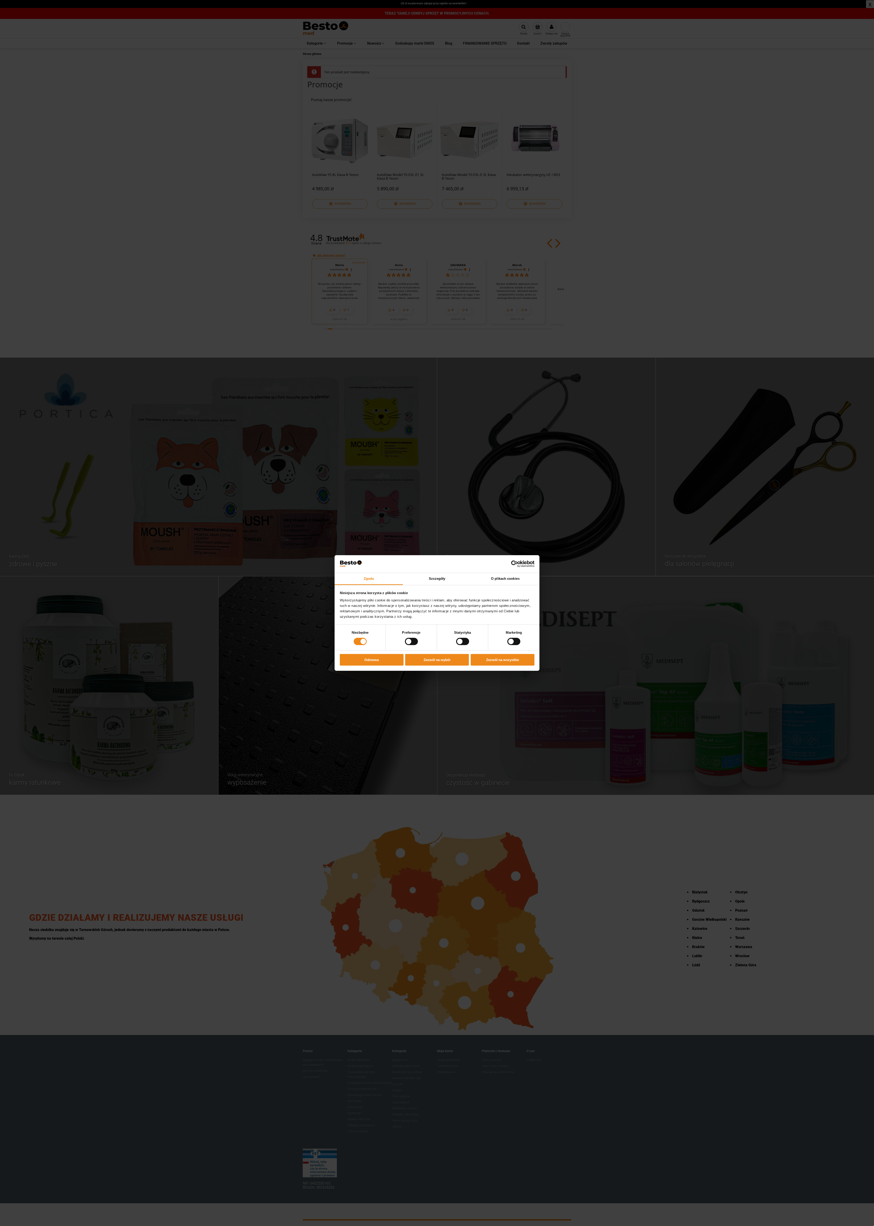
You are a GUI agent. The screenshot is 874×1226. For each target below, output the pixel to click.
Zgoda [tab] (369, 578)
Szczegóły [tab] (437, 578)
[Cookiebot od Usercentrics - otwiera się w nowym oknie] (514, 563)
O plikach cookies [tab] (505, 578)
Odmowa (371, 660)
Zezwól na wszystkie (502, 660)
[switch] (411, 641)
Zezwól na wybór (437, 660)
